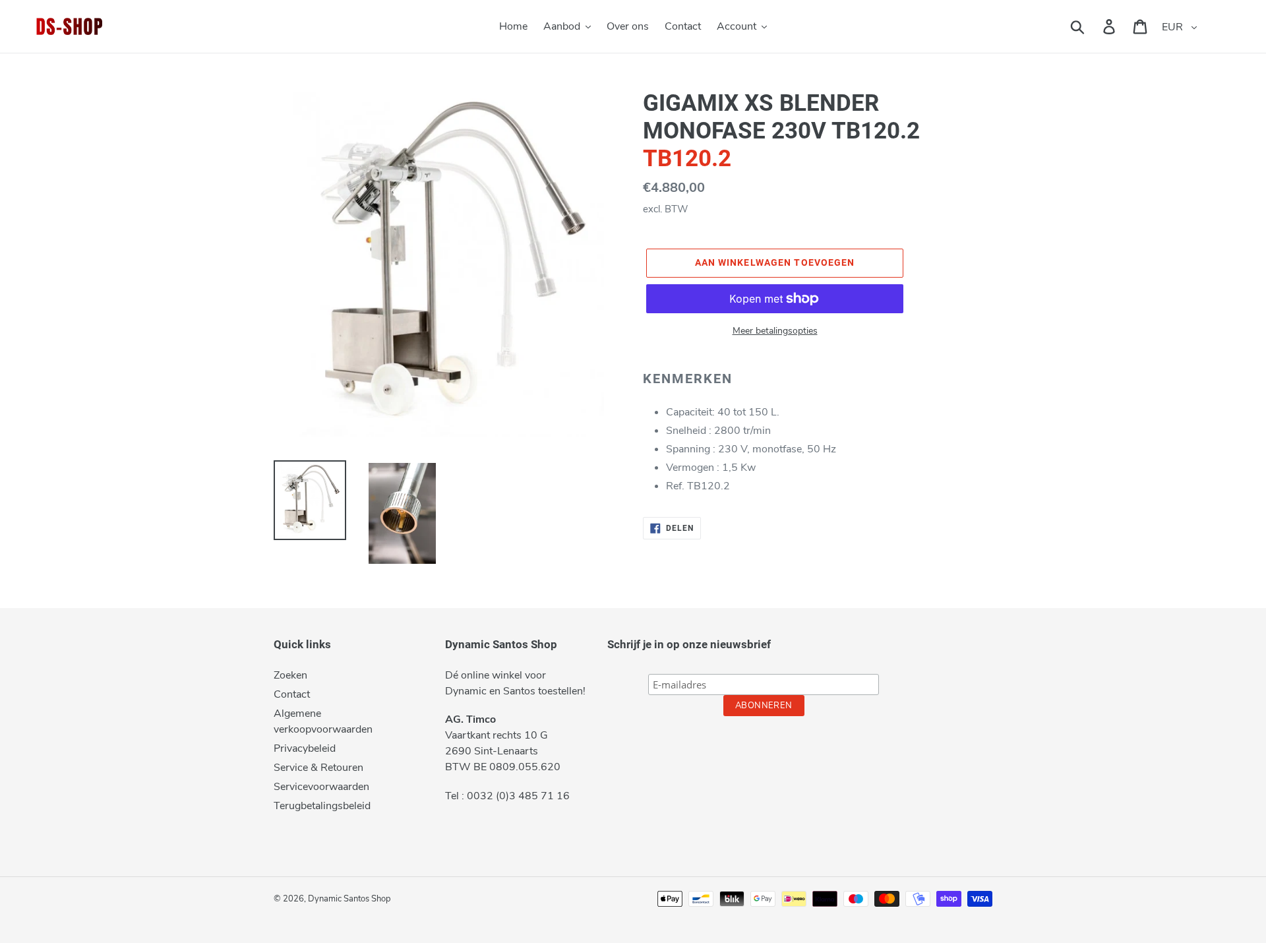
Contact (292, 694)
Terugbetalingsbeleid (322, 806)
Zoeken (290, 675)
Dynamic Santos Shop (349, 899)
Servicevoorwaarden (321, 786)
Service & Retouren (318, 767)
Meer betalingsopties (775, 330)
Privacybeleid (305, 748)
